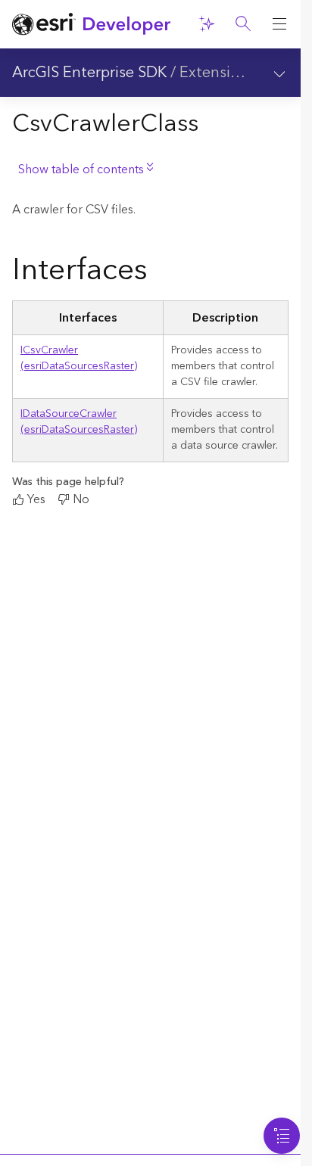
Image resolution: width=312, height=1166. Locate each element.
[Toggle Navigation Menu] (282, 1136)
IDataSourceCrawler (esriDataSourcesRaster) (78, 422)
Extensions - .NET (240, 73)
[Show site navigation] (279, 24)
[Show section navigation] (279, 72)
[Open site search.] (243, 24)
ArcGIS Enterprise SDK (89, 72)
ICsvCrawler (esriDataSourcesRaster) (78, 358)
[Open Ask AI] (207, 24)
